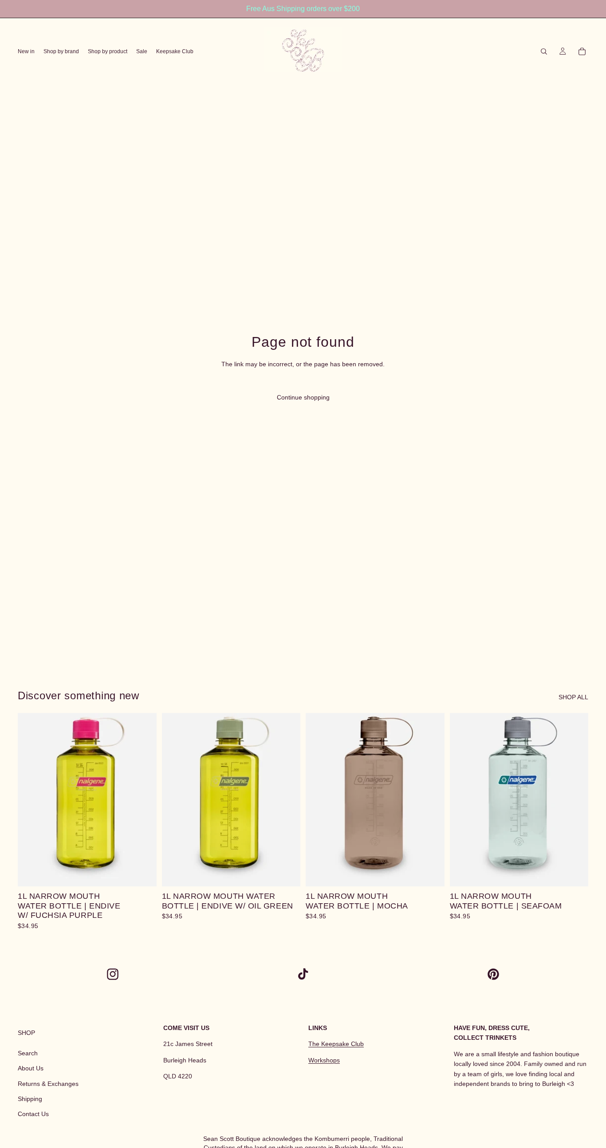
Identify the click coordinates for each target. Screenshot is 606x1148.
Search (28, 1052)
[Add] (143, 873)
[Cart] (582, 51)
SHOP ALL (573, 697)
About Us (30, 1068)
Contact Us (33, 1113)
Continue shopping (303, 397)
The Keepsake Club (336, 1043)
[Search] (544, 51)
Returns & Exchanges (48, 1083)
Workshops (324, 1059)
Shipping (30, 1098)
